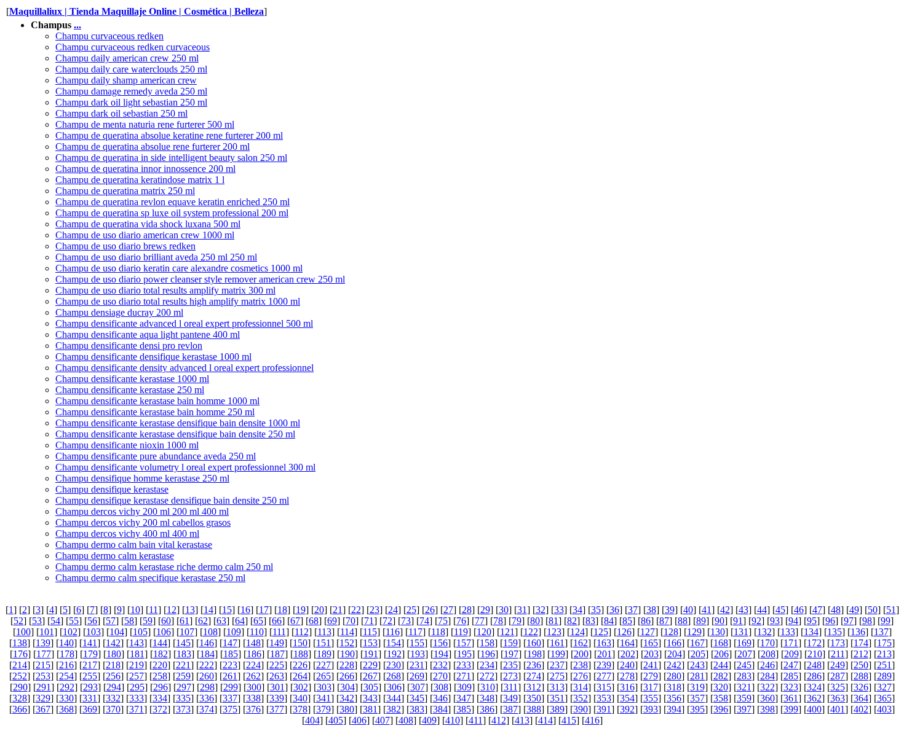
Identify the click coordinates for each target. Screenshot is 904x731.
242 (674, 665)
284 (767, 676)
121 (507, 632)
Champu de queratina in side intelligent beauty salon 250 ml (171, 157)
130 (717, 632)
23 (374, 609)
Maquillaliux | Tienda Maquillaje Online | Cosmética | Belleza (136, 11)
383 (417, 709)
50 (873, 609)
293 (90, 687)
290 (20, 687)
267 (370, 676)
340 (300, 698)
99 (885, 621)
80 (535, 621)
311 (511, 687)
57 (111, 621)
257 (136, 676)
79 (516, 621)
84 (609, 621)
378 (300, 709)
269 (417, 676)
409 (429, 720)
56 (92, 621)
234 (487, 665)
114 (347, 632)
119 (461, 632)
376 (253, 709)
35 (596, 609)
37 (633, 609)
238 (580, 665)
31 (522, 609)
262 (253, 676)
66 (277, 621)
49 (854, 609)
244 (720, 665)
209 (791, 654)
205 (698, 654)
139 (43, 643)
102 (70, 632)
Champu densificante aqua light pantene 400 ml (147, 334)
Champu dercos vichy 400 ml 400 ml (127, 533)
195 (464, 654)
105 (140, 632)
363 (837, 698)
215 (43, 665)
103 (93, 632)
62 (203, 621)
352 (580, 698)
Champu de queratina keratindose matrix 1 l (139, 179)
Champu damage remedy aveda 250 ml (131, 91)
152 (346, 643)
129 (694, 632)
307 (417, 687)
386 (487, 709)
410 (452, 720)
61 (184, 621)
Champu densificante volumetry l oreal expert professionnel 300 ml (185, 467)
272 (487, 676)
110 (257, 632)
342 (346, 698)
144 (160, 643)
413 (522, 720)
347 (463, 698)
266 (346, 676)
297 (183, 687)
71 (369, 621)
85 (627, 621)
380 (346, 709)
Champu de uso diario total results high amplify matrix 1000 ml (177, 301)
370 (113, 709)
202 (628, 654)
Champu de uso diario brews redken (125, 246)
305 (370, 687)
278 (627, 676)
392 (627, 709)
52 (18, 621)
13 (190, 609)
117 (415, 632)
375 (230, 709)
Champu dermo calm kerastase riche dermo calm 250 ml (164, 566)
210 (814, 654)
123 (554, 632)
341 (323, 698)
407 (382, 720)
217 (89, 665)
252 (19, 676)
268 (393, 676)
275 (557, 676)
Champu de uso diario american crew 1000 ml (144, 235)
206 (721, 654)
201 (604, 654)
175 (884, 643)
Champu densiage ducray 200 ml (119, 312)
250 (861, 665)
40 (688, 609)
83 (590, 621)
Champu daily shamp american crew (126, 80)
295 (137, 687)
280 (674, 676)
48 (836, 609)
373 (183, 709)
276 (580, 676)
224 (253, 665)
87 (664, 621)
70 (350, 621)
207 (744, 654)
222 (206, 665)
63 (221, 621)
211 (838, 654)
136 (857, 632)
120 (484, 632)
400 (814, 709)
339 (276, 698)
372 (160, 709)
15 (227, 609)
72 (387, 621)
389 (557, 709)
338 (253, 698)
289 (884, 676)
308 (441, 687)
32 (540, 609)
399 (790, 709)
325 (837, 687)
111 (279, 632)
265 (323, 676)
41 (707, 609)
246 (767, 665)
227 (323, 665)
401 (837, 709)
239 (604, 665)
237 (557, 665)
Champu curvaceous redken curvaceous (132, 47)
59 (148, 621)
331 (89, 698)
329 (43, 698)
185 (230, 654)
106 (163, 632)
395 (697, 709)
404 (312, 720)
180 (113, 654)
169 (744, 643)
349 (510, 698)
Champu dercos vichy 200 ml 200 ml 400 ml (142, 511)
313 (557, 687)
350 (533, 698)
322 (767, 687)
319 (697, 687)
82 (572, 621)
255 (89, 676)
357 (697, 698)
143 (136, 643)
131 (741, 632)
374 (206, 709)
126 (624, 632)
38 (651, 609)
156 (440, 643)
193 (417, 654)
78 (498, 621)
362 (814, 698)
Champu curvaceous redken (109, 36)
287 (837, 676)
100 (23, 632)
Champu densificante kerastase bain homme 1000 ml (157, 401)
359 (744, 698)
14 (208, 609)
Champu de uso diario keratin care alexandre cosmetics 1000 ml (179, 268)
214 (19, 665)
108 (210, 632)
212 (861, 654)
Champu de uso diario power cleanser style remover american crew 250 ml (200, 279)
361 (790, 698)
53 (37, 621)
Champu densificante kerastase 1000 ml (132, 378)
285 (790, 676)
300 (254, 687)
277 (604, 676)
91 (738, 621)
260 (206, 676)
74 (424, 621)
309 (464, 687)
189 (324, 654)
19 (301, 609)
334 (160, 698)
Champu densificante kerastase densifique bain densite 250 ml (175, 434)
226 (300, 665)
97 (849, 621)
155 (417, 643)
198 (534, 654)
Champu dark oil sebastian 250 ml (121, 113)
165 (650, 643)
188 (300, 654)
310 (487, 687)
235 (510, 665)
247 (790, 665)
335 (183, 698)
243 (697, 665)
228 (346, 665)
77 (480, 621)
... (77, 25)
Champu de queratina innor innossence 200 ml (145, 168)
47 (817, 609)
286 (814, 676)
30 (504, 609)
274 (533, 676)
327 (884, 687)
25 (411, 609)
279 (650, 676)
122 (530, 632)
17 (264, 609)
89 (701, 621)
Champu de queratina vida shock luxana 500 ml (147, 224)
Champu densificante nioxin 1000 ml (127, 445)
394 (674, 709)
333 (136, 698)
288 (861, 676)
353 (604, 698)
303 (324, 687)
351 (557, 698)
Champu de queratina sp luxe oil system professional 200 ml (171, 213)
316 (627, 687)
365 (884, 698)
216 (66, 665)
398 (767, 709)
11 (153, 609)
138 (19, 643)
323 (790, 687)
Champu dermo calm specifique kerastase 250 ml (150, 578)
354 (627, 698)
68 (314, 621)
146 (206, 643)
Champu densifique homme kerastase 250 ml (142, 478)
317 (650, 687)
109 (233, 632)
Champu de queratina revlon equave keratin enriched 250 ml (172, 202)
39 (670, 609)
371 (136, 709)
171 (790, 643)
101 (46, 632)
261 (230, 676)
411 (476, 720)
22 (356, 609)
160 (533, 643)
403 (884, 709)
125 (600, 632)
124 (577, 632)
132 (764, 632)
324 (814, 687)
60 (166, 621)
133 (787, 632)
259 (183, 676)
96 (830, 621)
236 (533, 665)
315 (604, 687)
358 (720, 698)
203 (651, 654)
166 (674, 643)
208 (768, 654)
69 (332, 621)
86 (646, 621)
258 (160, 676)
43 (743, 609)
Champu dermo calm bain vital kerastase (133, 544)
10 (135, 609)
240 (627, 665)
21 (338, 609)
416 (592, 720)
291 (43, 687)
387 (510, 709)
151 (323, 643)
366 (19, 709)
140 (66, 643)
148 (253, 643)
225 (276, 665)
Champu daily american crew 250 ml (127, 58)
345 (417, 698)
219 (136, 665)
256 (113, 676)
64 (240, 621)
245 (744, 665)
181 (137, 654)
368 (66, 709)
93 (775, 621)
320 (720, 687)
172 (814, 643)
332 (113, 698)
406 (359, 720)
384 (440, 709)
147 (230, 643)
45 (780, 609)
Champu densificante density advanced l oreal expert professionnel (184, 367)
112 (302, 632)
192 (394, 654)
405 (335, 720)
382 (393, 709)
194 (441, 654)
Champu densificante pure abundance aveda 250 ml (155, 456)
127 (647, 632)
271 (463, 676)
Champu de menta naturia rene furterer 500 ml (144, 124)
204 (674, 654)
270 (440, 676)
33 (559, 609)
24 (393, 609)
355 (650, 698)
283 (744, 676)
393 (650, 709)
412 (498, 720)
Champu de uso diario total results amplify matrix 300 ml (165, 290)
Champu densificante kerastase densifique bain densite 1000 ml (177, 423)
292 (67, 687)
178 (67, 654)
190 (347, 654)
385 (463, 709)
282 (720, 676)
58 (129, 621)
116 (393, 632)
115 (370, 632)
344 (393, 698)
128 (671, 632)
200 (581, 654)
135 (834, 632)
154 (393, 643)
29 (485, 609)
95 (812, 621)
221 (183, 665)
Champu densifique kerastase (112, 489)
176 (20, 654)
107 (187, 632)
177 (43, 654)
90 (719, 621)
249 (837, 665)
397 (744, 709)
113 (324, 632)
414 (545, 720)
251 (884, 665)
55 (74, 621)
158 (487, 643)
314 (580, 687)
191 (370, 654)
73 (406, 621)
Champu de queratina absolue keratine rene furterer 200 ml (169, 135)
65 (258, 621)
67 (295, 621)
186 (254, 654)
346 (440, 698)
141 (89, 643)
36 (614, 609)
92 (756, 621)
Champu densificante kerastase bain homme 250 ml (155, 412)
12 (171, 609)
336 (206, 698)
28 (467, 609)
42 (725, 609)
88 (683, 621)
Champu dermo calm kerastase (114, 555)
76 (461, 621)
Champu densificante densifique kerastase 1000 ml (153, 356)
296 (160, 687)
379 (323, 709)
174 (861, 643)
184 (207, 654)
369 (89, 709)
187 (277, 654)
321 (744, 687)
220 (160, 665)
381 (370, 709)
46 (799, 609)
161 (557, 643)
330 (66, 698)
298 (207, 687)
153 (370, 643)
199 (557, 654)
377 (276, 709)
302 (300, 687)
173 (837, 643)
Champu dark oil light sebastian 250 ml (131, 102)
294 (113, 687)
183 (183, 654)
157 (463, 643)
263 (276, 676)
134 (811, 632)
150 (300, 643)
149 (276, 643)
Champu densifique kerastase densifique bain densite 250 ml (172, 500)
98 (867, 621)
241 (650, 665)
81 (553, 621)
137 (881, 632)
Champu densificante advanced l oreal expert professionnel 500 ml (184, 323)
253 (43, 676)
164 (627, 643)
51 (891, 609)
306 (394, 687)
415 (568, 720)
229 (370, 665)
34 (577, 609)
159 (510, 643)
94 (793, 621)
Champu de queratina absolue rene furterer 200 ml (152, 146)
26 (430, 609)
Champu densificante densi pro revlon (128, 345)
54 (55, 621)
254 (66, 676)
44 (762, 609)
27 (448, 609)
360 (767, 698)
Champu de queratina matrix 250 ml (125, 191)
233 (463, 665)
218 (113, 665)
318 (674, 687)
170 (767, 643)
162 (580, 643)
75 (443, 621)
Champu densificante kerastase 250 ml (129, 390)
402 (861, 709)
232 (440, 665)
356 (674, 698)
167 (697, 643)
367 (43, 709)
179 (90, 654)
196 (487, 654)
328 (19, 698)
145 (183, 643)
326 (861, 687)
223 (230, 665)
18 (282, 609)
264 (300, 676)
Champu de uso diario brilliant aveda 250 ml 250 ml (156, 257)
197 (511, 654)
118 (438, 632)
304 (347, 687)
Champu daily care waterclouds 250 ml (131, 69)
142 (113, 643)
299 (230, 687)
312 (533, 687)
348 (487, 698)
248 (814, 665)
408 (405, 720)
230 (393, 665)
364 (861, 698)
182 (160, 654)
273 (510, 676)
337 (230, 698)
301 (277, 687)
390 (580, 709)
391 (604, 709)
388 (533, 709)
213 (884, 654)
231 (417, 665)
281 (697, 676)
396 (720, 709)
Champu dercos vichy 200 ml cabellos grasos (143, 522)
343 (370, 698)
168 (720, 643)
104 (116, 632)
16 (245, 609)
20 (319, 609)
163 (604, 643)
